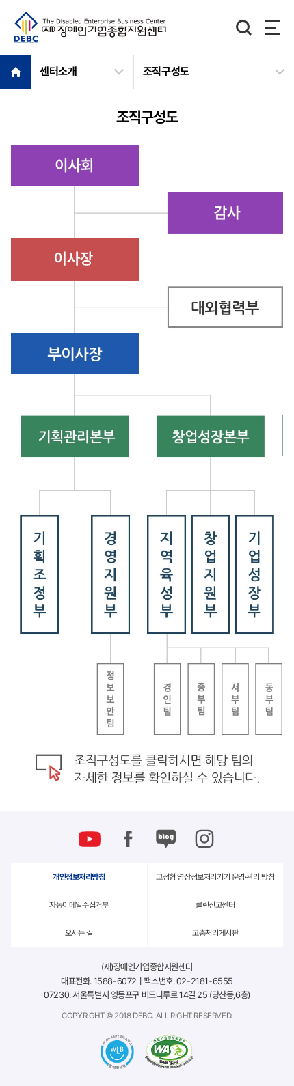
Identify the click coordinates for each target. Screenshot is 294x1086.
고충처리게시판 (215, 933)
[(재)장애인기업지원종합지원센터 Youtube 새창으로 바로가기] (90, 839)
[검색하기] (243, 27)
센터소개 (58, 71)
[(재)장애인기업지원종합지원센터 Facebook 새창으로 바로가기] (128, 839)
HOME (15, 72)
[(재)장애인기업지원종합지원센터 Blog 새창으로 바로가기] (166, 839)
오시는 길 (79, 933)
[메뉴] (272, 27)
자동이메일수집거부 (78, 905)
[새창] (169, 1052)
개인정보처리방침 (79, 877)
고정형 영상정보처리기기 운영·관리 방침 (215, 877)
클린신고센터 (215, 905)
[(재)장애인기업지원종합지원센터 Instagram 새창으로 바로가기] (204, 839)
